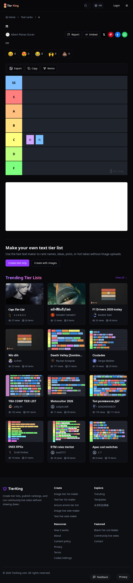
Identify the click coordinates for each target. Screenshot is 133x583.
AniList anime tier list (66, 505)
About (57, 535)
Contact (98, 541)
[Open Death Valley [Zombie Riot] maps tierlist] (66, 339)
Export (18, 68)
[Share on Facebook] (118, 34)
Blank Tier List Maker (106, 530)
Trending (99, 494)
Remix (51, 68)
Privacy (58, 546)
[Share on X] (104, 34)
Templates (100, 499)
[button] (30, 139)
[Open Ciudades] (108, 339)
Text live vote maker (65, 516)
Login (116, 5)
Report (75, 34)
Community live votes (106, 535)
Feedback (102, 577)
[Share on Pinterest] (111, 34)
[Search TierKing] (87, 5)
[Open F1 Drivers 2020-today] (108, 294)
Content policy (62, 541)
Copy (34, 68)
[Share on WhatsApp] (124, 34)
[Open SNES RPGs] (24, 431)
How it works (61, 530)
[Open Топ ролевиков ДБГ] (108, 385)
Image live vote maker (67, 510)
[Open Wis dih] (24, 339)
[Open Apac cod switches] (108, 431)
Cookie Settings (63, 558)
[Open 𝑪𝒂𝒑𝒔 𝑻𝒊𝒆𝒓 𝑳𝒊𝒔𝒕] (24, 294)
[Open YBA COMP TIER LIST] (24, 385)
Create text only (17, 263)
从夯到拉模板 (101, 505)
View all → (121, 277)
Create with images (45, 263)
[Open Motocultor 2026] (66, 385)
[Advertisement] (66, 206)
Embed (93, 34)
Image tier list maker (66, 494)
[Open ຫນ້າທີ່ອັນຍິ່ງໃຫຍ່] (66, 294)
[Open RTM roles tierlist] (66, 431)
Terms (57, 552)
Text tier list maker (65, 499)
